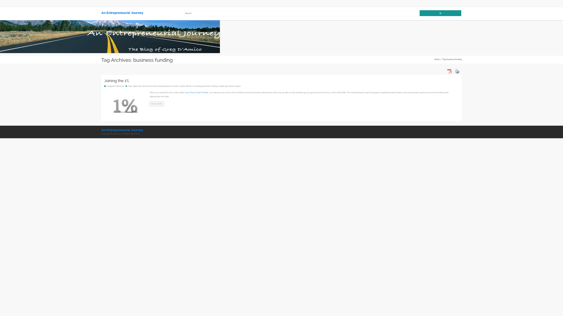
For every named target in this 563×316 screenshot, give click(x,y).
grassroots (205, 86)
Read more (156, 104)
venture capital (234, 86)
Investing (214, 86)
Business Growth (172, 86)
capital (182, 86)
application (137, 86)
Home (437, 59)
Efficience (120, 86)
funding (197, 86)
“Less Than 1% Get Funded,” (196, 92)
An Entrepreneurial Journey (122, 13)
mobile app (223, 86)
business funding (157, 86)
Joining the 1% (116, 81)
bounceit (146, 86)
